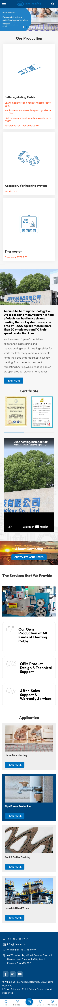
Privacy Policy (36, 989)
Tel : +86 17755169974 (17, 938)
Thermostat (13, 251)
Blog (6, 989)
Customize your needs (29, 557)
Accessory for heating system (26, 186)
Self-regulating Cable (20, 97)
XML (24, 989)
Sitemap (15, 989)
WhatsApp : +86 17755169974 (21, 949)
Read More (13, 380)
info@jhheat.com (16, 944)
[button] (23, 27)
